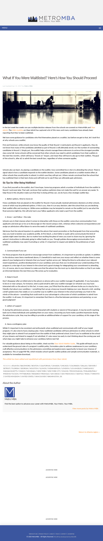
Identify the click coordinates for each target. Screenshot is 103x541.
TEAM (57, 534)
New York (41, 371)
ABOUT (52, 534)
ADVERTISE (71, 534)
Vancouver (40, 377)
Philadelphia (90, 371)
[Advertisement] (51, 53)
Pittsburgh (25, 374)
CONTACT (63, 534)
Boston (35, 366)
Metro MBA (28, 86)
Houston (34, 369)
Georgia (24, 369)
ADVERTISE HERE (51, 470)
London (65, 369)
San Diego (55, 374)
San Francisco (68, 374)
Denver (92, 366)
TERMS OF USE (33, 534)
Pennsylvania (76, 371)
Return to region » (89, 432)
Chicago (64, 366)
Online (65, 371)
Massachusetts (10, 371)
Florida (15, 369)
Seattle (79, 374)
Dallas (84, 366)
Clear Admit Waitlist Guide (64, 344)
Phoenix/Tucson (11, 374)
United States (27, 377)
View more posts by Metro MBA (85, 409)
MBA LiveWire (17, 130)
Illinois (43, 369)
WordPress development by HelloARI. (65, 537)
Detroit (6, 369)
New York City (53, 371)
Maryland (88, 369)
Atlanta (15, 366)
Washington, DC (54, 377)
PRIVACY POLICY (43, 534)
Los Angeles (76, 369)
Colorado (74, 366)
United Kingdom (12, 377)
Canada (55, 366)
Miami (22, 371)
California (45, 366)
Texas (87, 374)
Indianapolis (54, 369)
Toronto (95, 374)
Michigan (31, 371)
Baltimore (25, 366)
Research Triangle (40, 374)
